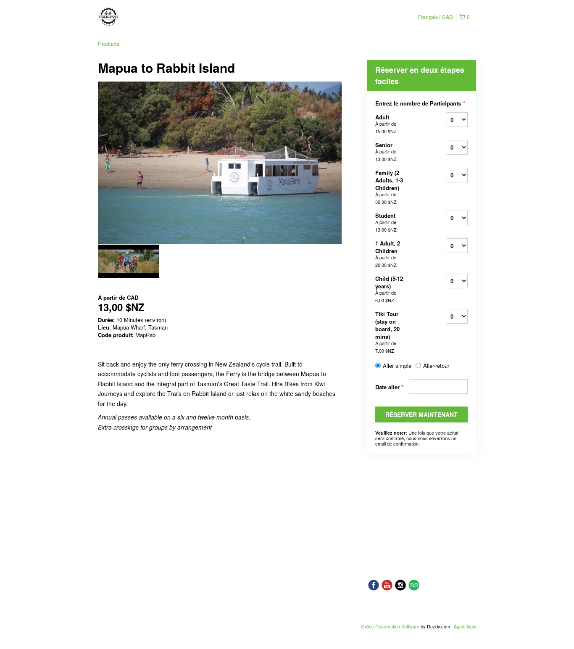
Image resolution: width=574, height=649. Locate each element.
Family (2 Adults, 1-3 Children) (389, 187)
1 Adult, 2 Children (387, 253)
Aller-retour (436, 365)
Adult (386, 124)
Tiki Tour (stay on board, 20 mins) (387, 332)
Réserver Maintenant (421, 414)
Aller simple (397, 365)
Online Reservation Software (390, 626)
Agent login (465, 626)
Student (386, 222)
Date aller (389, 387)
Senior (386, 151)
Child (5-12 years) (389, 288)
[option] (128, 261)
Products (109, 43)
